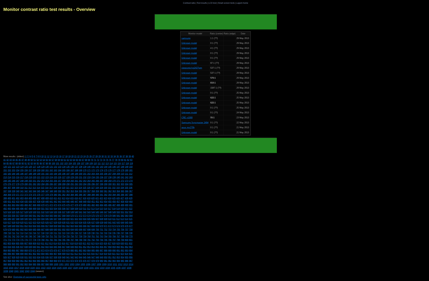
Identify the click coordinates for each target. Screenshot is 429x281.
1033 (102, 268)
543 (89, 212)
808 (30, 243)
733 (105, 233)
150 (131, 167)
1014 (131, 264)
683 (26, 229)
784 (59, 240)
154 (17, 170)
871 (34, 250)
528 (26, 212)
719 (47, 233)
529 (30, 212)
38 (127, 156)
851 (80, 247)
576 (97, 215)
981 (105, 261)
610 (110, 219)
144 (105, 167)
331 (109, 187)
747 (34, 236)
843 (47, 247)
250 (30, 181)
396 (122, 194)
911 (72, 254)
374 (30, 194)
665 (80, 226)
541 (80, 212)
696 (80, 229)
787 (72, 240)
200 (80, 174)
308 (13, 187)
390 (97, 194)
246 (13, 181)
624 (38, 222)
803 (9, 243)
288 (59, 184)
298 (101, 184)
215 (13, 177)
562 (38, 215)
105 (74, 163)
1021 (38, 268)
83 (131, 160)
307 (9, 187)
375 (34, 194)
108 (87, 163)
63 (71, 160)
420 (93, 198)
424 (109, 198)
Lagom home (242, 3)
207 (110, 174)
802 (5, 243)
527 (22, 212)
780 (43, 240)
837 (22, 247)
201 (84, 174)
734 (109, 233)
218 (26, 177)
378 (47, 194)
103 (66, 163)
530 (34, 212)
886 (97, 250)
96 (41, 163)
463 (13, 205)
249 (26, 181)
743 (17, 236)
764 (105, 236)
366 (126, 191)
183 (9, 174)
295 (89, 184)
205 (101, 174)
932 (30, 257)
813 (51, 243)
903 (38, 254)
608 (101, 219)
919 (105, 254)
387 (84, 194)
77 (113, 160)
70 (92, 160)
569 (68, 215)
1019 (27, 268)
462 (9, 205)
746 (30, 236)
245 (9, 181)
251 (34, 181)
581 (118, 215)
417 (80, 198)
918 (101, 254)
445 (68, 201)
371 (17, 194)
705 (118, 229)
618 (13, 222)
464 (17, 205)
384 (72, 194)
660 (59, 226)
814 (55, 243)
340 (17, 191)
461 (5, 205)
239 (114, 177)
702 (105, 229)
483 (97, 205)
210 (122, 174)
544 (93, 212)
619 (17, 222)
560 (30, 215)
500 (38, 208)
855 (97, 247)
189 (34, 174)
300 (110, 184)
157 (30, 170)
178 (118, 170)
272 (122, 181)
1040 (11, 271)
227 (64, 177)
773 (13, 240)
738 (126, 233)
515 (101, 208)
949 (101, 257)
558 (22, 215)
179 (122, 170)
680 (13, 229)
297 (97, 184)
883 (84, 250)
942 (72, 257)
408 (43, 198)
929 (17, 257)
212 (130, 174)
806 (22, 243)
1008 (99, 264)
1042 (21, 271)
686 (38, 229)
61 (65, 160)
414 (68, 198)
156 (26, 170)
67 (83, 160)
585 (5, 219)
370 (13, 194)
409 (47, 198)
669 (97, 226)
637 (93, 222)
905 (47, 254)
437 (34, 201)
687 (43, 229)
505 (59, 208)
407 (38, 198)
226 (59, 177)
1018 (21, 268)
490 (126, 205)
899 (22, 254)
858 (110, 247)
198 (72, 174)
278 (17, 184)
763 (101, 236)
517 (109, 208)
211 (126, 174)
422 (101, 198)
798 (118, 240)
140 (89, 167)
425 (114, 198)
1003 (72, 264)
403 (22, 198)
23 (81, 156)
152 (9, 170)
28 (96, 156)
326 (88, 187)
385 (76, 194)
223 (47, 177)
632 (72, 222)
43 (10, 160)
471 (47, 205)
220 (34, 177)
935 (43, 257)
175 (105, 170)
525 (13, 212)
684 (30, 229)
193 (51, 174)
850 (76, 247)
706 (122, 229)
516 (105, 208)
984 (118, 261)
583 (126, 215)
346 (43, 191)
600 (68, 219)
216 (17, 177)
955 (126, 257)
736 (118, 233)
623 (34, 222)
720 (51, 233)
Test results (202, 3)
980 (101, 261)
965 (38, 261)
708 (131, 229)
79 (119, 160)
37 (123, 156)
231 (80, 177)
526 (17, 212)
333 (118, 187)
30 (102, 156)
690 (55, 229)
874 (47, 250)
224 (51, 177)
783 (55, 240)
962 (26, 261)
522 (130, 208)
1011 (115, 264)
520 (122, 208)
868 (22, 250)
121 (9, 167)
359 (97, 191)
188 (30, 174)
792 (93, 240)
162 (51, 170)
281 (30, 184)
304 (126, 184)
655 (38, 226)
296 (93, 184)
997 (43, 264)
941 (68, 257)
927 (9, 257)
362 (110, 191)
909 (64, 254)
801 (131, 240)
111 (99, 163)
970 (59, 261)
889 (110, 250)
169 (80, 170)
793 (97, 240)
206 (105, 174)
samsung (185, 38)
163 (55, 170)
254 (47, 181)
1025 (59, 268)
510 (80, 208)
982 (110, 261)
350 (59, 191)
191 (43, 174)
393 (110, 194)
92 (28, 163)
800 (126, 240)
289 (64, 184)
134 (64, 167)
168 (76, 170)
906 (51, 254)
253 (43, 181)
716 (34, 233)
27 (93, 156)
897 (13, 254)
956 (131, 257)
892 (122, 250)
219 (30, 177)
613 (122, 219)
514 (97, 208)
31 (105, 156)
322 (72, 187)
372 (22, 194)
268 (105, 181)
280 (26, 184)
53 (41, 160)
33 (111, 156)
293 (80, 184)
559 (26, 215)
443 (59, 201)
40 (133, 156)
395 (118, 194)
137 (76, 167)
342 (26, 191)
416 (76, 198)
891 (118, 250)
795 (105, 240)
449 (84, 201)
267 (101, 181)
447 (76, 201)
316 (47, 187)
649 (13, 226)
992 (22, 264)
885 (93, 250)
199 (76, 174)
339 (13, 191)
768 (122, 236)
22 (78, 156)
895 (5, 254)
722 (59, 233)
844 (51, 247)
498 (30, 208)
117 (123, 163)
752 (55, 236)
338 (9, 191)
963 (30, 261)
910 (68, 254)
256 (55, 181)
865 (9, 250)
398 (131, 194)
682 (22, 229)
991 (17, 264)
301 (114, 184)
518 (114, 208)
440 (47, 201)
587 (13, 219)
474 (59, 205)
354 (76, 191)
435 (26, 201)
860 (118, 247)
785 (64, 240)
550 (118, 212)
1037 (123, 268)
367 (131, 191)
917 (97, 254)
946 (89, 257)
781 (47, 240)
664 (76, 226)
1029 (80, 268)
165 (64, 170)
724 (68, 233)
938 (55, 257)
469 (38, 205)
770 (131, 236)
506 (64, 208)
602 (76, 219)
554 (5, 215)
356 (84, 191)
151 (5, 170)
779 (38, 240)
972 (68, 261)
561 (34, 215)
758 (80, 236)
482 (93, 205)
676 (126, 226)
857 (105, 247)
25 (87, 156)
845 (55, 247)
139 (84, 167)
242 (126, 177)
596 (51, 219)
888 (105, 250)
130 (47, 167)
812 (47, 243)
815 (59, 243)
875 (51, 250)
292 (76, 184)
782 (51, 240)
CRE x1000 (187, 117)
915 (88, 254)
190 (38, 174)
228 (68, 177)
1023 (48, 268)
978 (93, 261)
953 (118, 257)
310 (22, 187)
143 (101, 167)
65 (77, 160)
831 (126, 243)
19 (69, 156)
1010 (109, 264)
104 (70, 163)
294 (84, 184)
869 (26, 250)
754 (64, 236)
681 (17, 229)
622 (30, 222)
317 (51, 187)
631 (68, 222)
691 (59, 229)
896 (9, 254)
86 (10, 163)
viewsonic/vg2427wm (191, 68)
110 (95, 163)
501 (43, 208)
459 (126, 201)
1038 (129, 268)
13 (51, 156)
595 (47, 219)
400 (9, 198)
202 (89, 174)
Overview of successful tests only (29, 277)
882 (80, 250)
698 (89, 229)
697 (84, 229)
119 (131, 163)
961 (22, 261)
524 (9, 212)
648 (9, 226)
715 (30, 233)
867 (17, 250)
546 (101, 212)
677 (131, 226)
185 (17, 174)
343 (30, 191)
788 (76, 240)
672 (110, 226)
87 (13, 163)
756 (72, 236)
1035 (113, 268)
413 (63, 198)
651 (22, 226)
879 (68, 250)
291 (72, 184)
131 (51, 167)
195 (59, 174)
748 (38, 236)
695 (76, 229)
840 (34, 247)
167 (72, 170)
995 (34, 264)
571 (76, 215)
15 (57, 156)
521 (126, 208)
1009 (104, 264)
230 (76, 177)
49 (28, 160)
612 (118, 219)
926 (5, 257)
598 (59, 219)
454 (105, 201)
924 (126, 254)
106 (78, 163)
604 (84, 219)
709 (5, 233)
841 (38, 247)
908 (59, 254)
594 (43, 219)
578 (105, 215)
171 (89, 170)
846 (59, 247)
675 (122, 226)
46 (19, 160)
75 (107, 160)
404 (26, 198)
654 (34, 226)
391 (101, 194)
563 (43, 215)
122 (13, 167)
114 (111, 163)
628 (55, 222)
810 (38, 243)
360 (101, 191)
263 (84, 181)
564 (47, 215)
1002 (66, 264)
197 (68, 174)
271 (118, 181)
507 (68, 208)
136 (72, 167)
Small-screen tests (226, 3)
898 (17, 254)
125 (26, 167)
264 (89, 181)
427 (122, 198)
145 (110, 167)
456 (114, 201)
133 (59, 167)
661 (64, 226)
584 (131, 215)
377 (43, 194)
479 (80, 205)
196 (64, 174)
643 (118, 222)
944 (80, 257)
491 (131, 205)
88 (16, 163)
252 (38, 181)
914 (84, 254)
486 (110, 205)
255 (51, 181)
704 (114, 229)
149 (126, 167)
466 (26, 205)
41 (4, 160)
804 (13, 243)
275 (5, 184)
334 (122, 187)
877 (59, 250)
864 (5, 250)
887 (101, 250)
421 (97, 198)
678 (5, 229)
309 (17, 187)
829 (118, 243)
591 (30, 219)
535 (55, 212)
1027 (70, 268)
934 (38, 257)
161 (47, 170)
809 (34, 243)
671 (105, 226)
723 (63, 233)
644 (122, 222)
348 (51, 191)
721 (55, 233)
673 (114, 226)
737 (122, 233)
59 (59, 160)
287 (55, 184)
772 (9, 240)
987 (131, 261)
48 (25, 160)
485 (105, 205)
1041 (16, 271)
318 (55, 187)
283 (38, 184)
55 (47, 160)
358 (93, 191)
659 (55, 226)
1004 (77, 264)
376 (38, 194)
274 (131, 181)
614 (126, 219)
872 (38, 250)
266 (97, 181)
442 (55, 201)
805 (17, 243)
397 (126, 194)
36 (120, 156)
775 (22, 240)
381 (59, 194)
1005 (82, 264)
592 (34, 219)
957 (5, 261)
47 (22, 160)
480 (84, 205)
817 (68, 243)
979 (97, 261)
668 (93, 226)
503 (51, 208)
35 (117, 156)
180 (126, 170)
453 (101, 201)
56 (50, 160)
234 (93, 177)
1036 (118, 268)
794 (101, 240)
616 (5, 222)
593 (38, 219)
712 (17, 233)
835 (13, 247)
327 (93, 187)
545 (97, 212)
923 (122, 254)
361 (105, 191)
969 (55, 261)
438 (38, 201)
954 (122, 257)
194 (55, 174)
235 (97, 177)
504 (55, 208)
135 (68, 167)
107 (82, 163)
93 (31, 163)
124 (22, 167)
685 (34, 229)
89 (19, 163)
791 (89, 240)
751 (51, 236)
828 (114, 243)
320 (63, 187)
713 (21, 233)
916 (93, 254)
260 (72, 181)
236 (101, 177)
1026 (64, 268)
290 (68, 184)
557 (17, 215)
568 (64, 215)
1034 (107, 268)
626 (47, 222)
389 (93, 194)
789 (80, 240)
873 (43, 250)
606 (93, 219)
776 (26, 240)
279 (22, 184)
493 (9, 208)
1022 (43, 268)
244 (5, 181)
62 (68, 160)
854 (93, 247)
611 (114, 219)
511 (84, 208)
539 (72, 212)
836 (17, 247)
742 (13, 236)
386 (80, 194)
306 (5, 187)
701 (101, 229)
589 (22, 219)
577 (101, 215)
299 (105, 184)
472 (51, 205)
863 (131, 247)
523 (5, 212)
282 (34, 184)
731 (97, 233)
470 (43, 205)
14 (54, 156)
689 (51, 229)
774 (17, 240)
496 (22, 208)
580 (114, 215)
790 (84, 240)
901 (30, 254)
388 (89, 194)
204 (97, 174)
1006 (88, 264)
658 (51, 226)
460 (131, 201)
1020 (32, 268)
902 (34, 254)
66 (80, 160)
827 (109, 243)
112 (103, 163)
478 (76, 205)
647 (5, 226)
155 (22, 170)
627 (51, 222)
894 (131, 250)
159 (38, 170)
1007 (93, 264)
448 (80, 201)
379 (51, 194)
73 (101, 160)
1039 (5, 271)
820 (80, 243)
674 (118, 226)
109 (91, 163)
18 (66, 156)
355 (80, 191)
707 (126, 229)
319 (59, 187)
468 (34, 205)
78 (116, 160)
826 (105, 243)
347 (47, 191)
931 (26, 257)
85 (7, 163)
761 (93, 236)
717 (38, 233)
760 (89, 236)
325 (84, 187)
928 (13, 257)
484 (101, 205)
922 (118, 254)
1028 (75, 268)
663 (72, 226)
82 (128, 160)
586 (9, 219)
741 (9, 236)
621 (26, 222)
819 (76, 243)
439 (43, 201)
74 (104, 160)
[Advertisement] (216, 21)
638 (97, 222)
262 (80, 181)
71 (95, 160)
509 (76, 208)
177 (114, 170)
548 (110, 212)
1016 (11, 268)
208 (114, 174)
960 (17, 261)
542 (84, 212)
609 (105, 219)
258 (64, 181)
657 (47, 226)
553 (131, 212)
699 (93, 229)
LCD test (212, 3)
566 (55, 215)
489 (122, 205)
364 (118, 191)
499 (34, 208)
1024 (54, 268)
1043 (27, 271)
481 (89, 205)
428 (126, 198)
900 (26, 254)
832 (130, 243)
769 (126, 236)
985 (122, 261)
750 (47, 236)
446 (72, 201)
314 (38, 187)
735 (114, 233)
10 (42, 156)
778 (34, 240)
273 (126, 181)
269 (110, 181)
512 (88, 208)
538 (68, 212)
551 (122, 212)
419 (88, 198)
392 (105, 194)
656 (43, 226)
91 (25, 163)
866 (13, 250)
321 (68, 187)
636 (89, 222)
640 (105, 222)
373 (26, 194)
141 (93, 167)
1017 (16, 268)
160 (43, 170)
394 (114, 194)
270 (114, 181)
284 (43, 184)
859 (114, 247)
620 (22, 222)
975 (80, 261)
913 (80, 254)
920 (109, 254)
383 (68, 194)
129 (43, 167)
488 (118, 205)
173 (97, 170)
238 (110, 177)
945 (84, 257)
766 (114, 236)
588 (17, 219)
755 (68, 236)
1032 (97, 268)
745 (26, 236)
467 (30, 205)
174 (101, 170)
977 (89, 261)
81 (125, 160)
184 (13, 174)
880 (72, 250)
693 (68, 229)
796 (110, 240)
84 (4, 163)
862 (126, 247)
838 (26, 247)
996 (38, 264)
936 (47, 257)
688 (47, 229)
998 (47, 264)
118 (127, 163)
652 (26, 226)
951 (110, 257)
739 (130, 233)
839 (30, 247)
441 (51, 201)
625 (43, 222)
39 (130, 156)
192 (47, 174)
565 (51, 215)
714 (26, 233)
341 (22, 191)
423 (105, 198)
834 (9, 247)
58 (56, 160)
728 (84, 233)
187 (26, 174)
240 (118, 177)
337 (5, 191)
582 (122, 215)
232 (84, 177)
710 (9, 233)
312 (30, 187)
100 (53, 163)
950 (105, 257)
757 (76, 236)
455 (110, 201)
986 (126, 261)
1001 (61, 264)
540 (76, 212)
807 (26, 243)
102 (62, 163)
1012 (120, 264)
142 (97, 167)
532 (43, 212)
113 (107, 163)
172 (93, 170)
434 (22, 201)
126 (30, 167)
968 (51, 261)
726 (76, 233)
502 (47, 208)
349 (55, 191)
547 (105, 212)
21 (75, 156)
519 (118, 208)
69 (89, 160)
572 (80, 215)
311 (26, 187)
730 (93, 233)
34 (114, 156)
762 (97, 236)
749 (43, 236)
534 (51, 212)
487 (114, 205)
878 (64, 250)
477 (72, 205)
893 (126, 250)
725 (72, 233)
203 (93, 174)
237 (105, 177)
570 (72, 215)
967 (47, 261)
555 (9, 215)
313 (34, 187)
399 (5, 198)
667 (89, 226)
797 (114, 240)
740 (5, 236)
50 (31, 160)
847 (64, 247)
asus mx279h (188, 127)
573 (84, 215)
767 (118, 236)
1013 (125, 264)
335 (126, 187)
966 (43, 261)
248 (22, 181)
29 (99, 156)
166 (68, 170)
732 (101, 233)
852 (84, 247)
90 (22, 163)
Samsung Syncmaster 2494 (194, 122)
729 (88, 233)
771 (5, 240)
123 (17, 167)
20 (72, 156)
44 (13, 160)
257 (59, 181)
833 (5, 247)
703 (110, 229)
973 (72, 261)
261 (76, 181)
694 (72, 229)
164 (59, 170)
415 (72, 198)
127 (34, 167)
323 (76, 187)
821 (84, 243)
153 (13, 170)
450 (89, 201)
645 (126, 222)
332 (114, 187)
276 (9, 184)
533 (47, 212)
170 (84, 170)
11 (45, 156)
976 (84, 261)
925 (130, 254)
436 (30, 201)
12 (48, 156)
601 (72, 219)
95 (38, 163)
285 (47, 184)
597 (55, 219)
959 (13, 261)
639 (101, 222)
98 (47, 163)
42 (7, 160)
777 (30, 240)
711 (13, 233)
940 (64, 257)
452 (97, 201)
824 (97, 243)
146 (114, 167)
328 (97, 187)
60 (62, 160)
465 (22, 205)
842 (43, 247)
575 (93, 215)
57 (53, 160)
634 (80, 222)
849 (72, 247)
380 (55, 194)
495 (17, 208)
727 (80, 233)
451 (93, 201)
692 (64, 229)
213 (5, 177)
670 (101, 226)
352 (68, 191)
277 (13, 184)
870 (30, 250)
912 (76, 254)
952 (114, 257)
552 (126, 212)
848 (68, 247)
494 (13, 208)
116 (119, 163)
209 (118, 174)
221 (38, 177)
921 (114, 254)
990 (13, 264)
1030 (86, 268)
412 (59, 198)
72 (98, 160)
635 (84, 222)
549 (114, 212)
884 (89, 250)
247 (17, 181)
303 (122, 184)
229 (72, 177)
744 (22, 236)
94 (35, 163)
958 (9, 261)
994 (30, 264)
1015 (5, 268)
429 (130, 198)
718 (42, 233)
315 (42, 187)
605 (89, 219)
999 (51, 264)
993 (26, 264)
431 (9, 201)
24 (84, 156)
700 (97, 229)
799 (122, 240)
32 (108, 156)
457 (118, 201)
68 (86, 160)
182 (5, 174)
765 (110, 236)
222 (43, 177)
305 (131, 184)
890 (114, 250)
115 (115, 163)
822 (88, 243)
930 (22, 257)
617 (9, 222)
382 (64, 194)
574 (89, 215)
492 (5, 208)
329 (101, 187)
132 (55, 167)
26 (90, 156)
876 (55, 250)
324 (80, 187)
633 (76, 222)
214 (9, 177)
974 (76, 261)
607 (97, 219)
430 (5, 201)
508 (72, 208)
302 (118, 184)
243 (131, 177)
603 (80, 219)
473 (55, 205)
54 (44, 160)
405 (30, 198)
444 (64, 201)
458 (122, 201)
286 (51, 184)
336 (130, 187)
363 (114, 191)
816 (63, 243)
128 (38, 167)
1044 (32, 271)
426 (118, 198)
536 (59, 212)
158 (34, 170)
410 (51, 198)
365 (122, 191)
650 (17, 226)
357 (89, 191)
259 (68, 181)
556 (13, 215)
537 (64, 212)
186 (22, 174)
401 (13, 198)
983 (114, 261)
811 (42, 243)
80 (122, 160)
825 (101, 243)
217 (22, 177)
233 (89, 177)
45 (16, 160)
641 (110, 222)
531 (38, 212)
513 (93, 208)
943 (76, 257)
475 (64, 205)
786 (68, 240)
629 (59, 222)
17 (63, 156)
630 (64, 222)
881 (76, 250)
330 (105, 187)
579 (110, 215)
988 (5, 264)
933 (34, 257)
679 (9, 229)
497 (26, 208)
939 (59, 257)
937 (51, 257)
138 (80, 167)
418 (84, 198)
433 (17, 201)
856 (101, 247)
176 (110, 170)
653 (30, 226)
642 (114, 222)
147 (118, 167)
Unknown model (189, 43)
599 (64, 219)
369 (9, 194)
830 (122, 243)
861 (122, 247)
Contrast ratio (189, 3)
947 (93, 257)
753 (59, 236)
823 (93, 243)
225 (55, 177)
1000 (56, 264)
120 (5, 167)
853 (89, 247)
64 (74, 160)
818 (72, 243)
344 (34, 191)
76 (110, 160)
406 (34, 198)
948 (97, 257)
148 (122, 167)
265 (93, 181)
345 (38, 191)
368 (5, 194)
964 (34, 261)
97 (44, 163)
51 (35, 160)
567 (59, 215)
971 (64, 261)
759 (84, 236)
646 (131, 222)
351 (64, 191)
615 (130, 219)
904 (43, 254)
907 (55, 254)
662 (68, 226)
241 (122, 177)
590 (26, 219)
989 (9, 264)
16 (60, 156)
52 (38, 160)
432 (13, 201)
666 (84, 226)
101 (57, 163)
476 (68, 205)
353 (72, 191)
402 (17, 198)
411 (55, 198)
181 (131, 170)
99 (50, 163)
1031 (91, 268)
